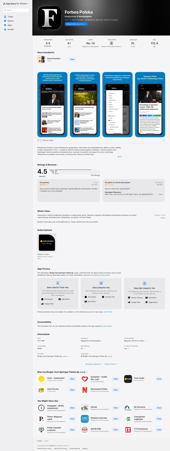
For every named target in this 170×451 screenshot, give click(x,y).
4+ (82, 348)
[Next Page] (167, 105)
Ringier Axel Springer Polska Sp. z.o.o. (52, 356)
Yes (125, 348)
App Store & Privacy (60, 448)
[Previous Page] (35, 105)
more (120, 157)
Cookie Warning (75, 448)
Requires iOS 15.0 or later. (134, 341)
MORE (161, 194)
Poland (39, 441)
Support (85, 448)
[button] (16, 17)
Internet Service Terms (44, 448)
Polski (46, 441)
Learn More (108, 312)
